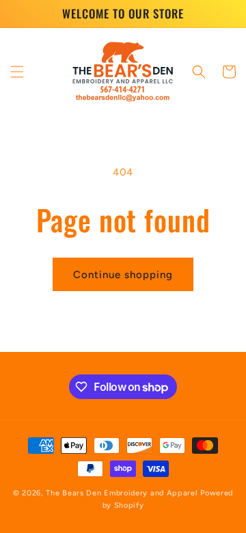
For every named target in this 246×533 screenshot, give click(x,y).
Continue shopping (123, 275)
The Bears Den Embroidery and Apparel (123, 493)
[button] (17, 72)
